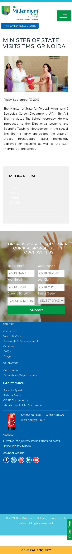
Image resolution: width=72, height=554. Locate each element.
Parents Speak (13, 390)
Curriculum (10, 370)
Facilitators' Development (20, 375)
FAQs (7, 351)
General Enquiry (36, 550)
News (13, 188)
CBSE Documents (15, 400)
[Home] (20, 12)
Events (14, 193)
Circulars (15, 202)
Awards (14, 197)
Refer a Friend (12, 395)
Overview (9, 331)
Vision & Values (13, 336)
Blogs (7, 356)
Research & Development (20, 341)
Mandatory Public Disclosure (22, 405)
